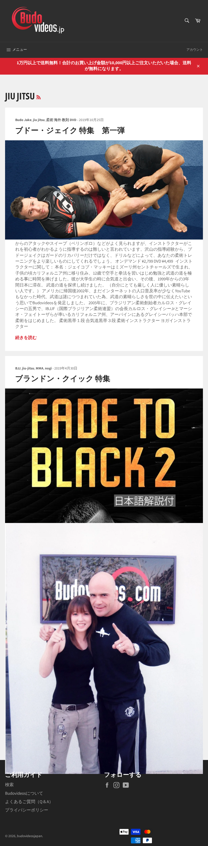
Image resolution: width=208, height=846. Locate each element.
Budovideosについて (24, 793)
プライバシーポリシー (26, 810)
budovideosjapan (29, 836)
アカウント (194, 49)
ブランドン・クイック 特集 (62, 378)
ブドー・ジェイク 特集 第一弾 (70, 130)
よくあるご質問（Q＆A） (29, 802)
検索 (9, 785)
